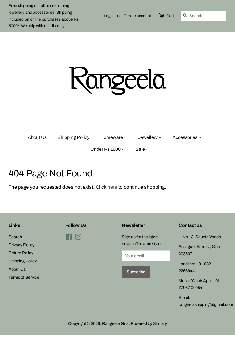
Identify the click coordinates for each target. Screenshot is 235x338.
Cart (170, 16)
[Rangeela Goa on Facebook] (68, 238)
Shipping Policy (73, 137)
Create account (137, 16)
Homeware (112, 137)
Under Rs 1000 (106, 149)
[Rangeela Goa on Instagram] (78, 238)
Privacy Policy (21, 245)
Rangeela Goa (115, 323)
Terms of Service (24, 277)
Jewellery (148, 137)
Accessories (185, 137)
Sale (141, 149)
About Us (37, 137)
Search (15, 237)
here (112, 187)
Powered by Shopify (149, 323)
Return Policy (21, 253)
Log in (109, 16)
